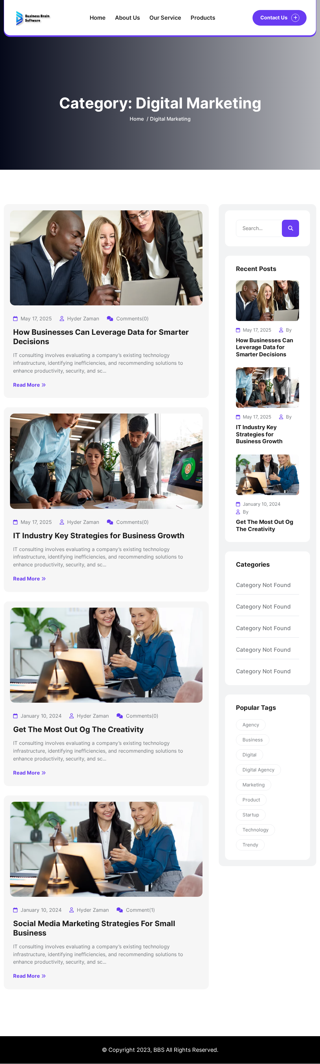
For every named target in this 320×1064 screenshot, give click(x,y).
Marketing (253, 785)
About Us (127, 17)
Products (203, 17)
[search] (290, 228)
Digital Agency (258, 770)
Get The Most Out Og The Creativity (78, 729)
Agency (250, 725)
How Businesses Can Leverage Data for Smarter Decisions (101, 337)
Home (98, 17)
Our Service (165, 17)
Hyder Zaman (82, 318)
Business (252, 740)
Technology (255, 830)
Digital (249, 755)
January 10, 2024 (40, 716)
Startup (250, 815)
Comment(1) (139, 910)
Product (251, 800)
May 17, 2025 (35, 318)
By (288, 330)
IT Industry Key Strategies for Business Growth (98, 535)
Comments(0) (132, 318)
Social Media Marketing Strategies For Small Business (94, 928)
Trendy (250, 845)
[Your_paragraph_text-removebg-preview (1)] (32, 17)
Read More (27, 385)
